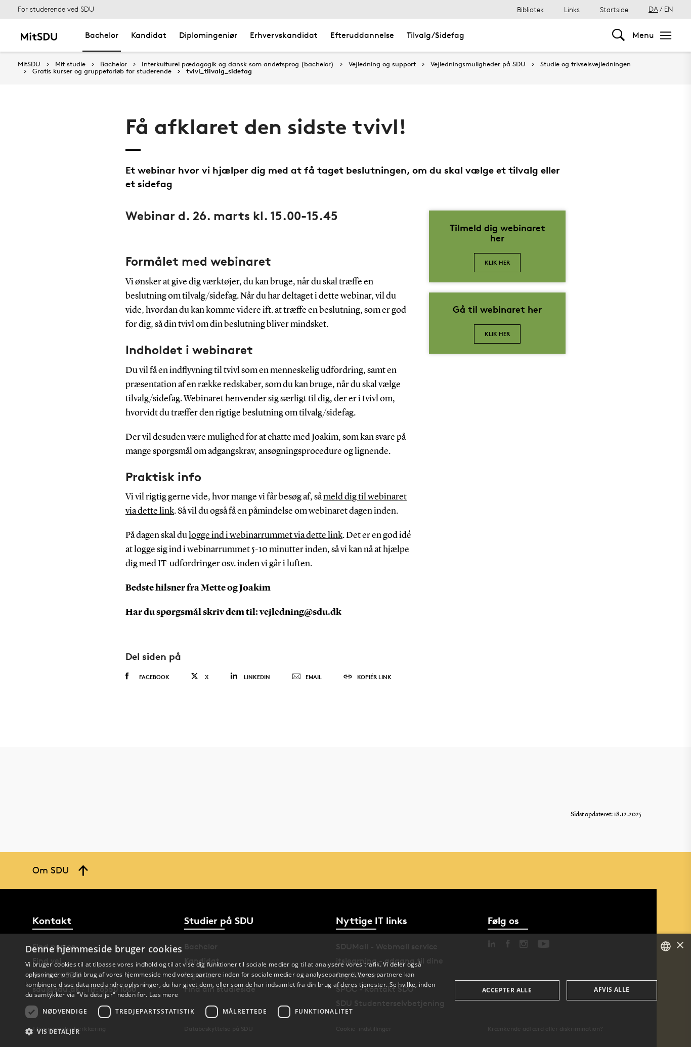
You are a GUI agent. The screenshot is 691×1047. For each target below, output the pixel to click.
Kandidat (148, 35)
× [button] (679, 945)
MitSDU (29, 64)
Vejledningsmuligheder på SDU (478, 64)
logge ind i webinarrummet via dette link (265, 535)
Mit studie (70, 64)
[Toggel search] (618, 35)
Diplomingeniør (208, 35)
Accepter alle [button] (507, 990)
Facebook (154, 677)
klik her (497, 334)
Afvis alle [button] (611, 989)
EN (668, 9)
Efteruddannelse (362, 35)
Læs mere (163, 994)
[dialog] (345, 990)
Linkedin (257, 677)
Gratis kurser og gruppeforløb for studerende (101, 71)
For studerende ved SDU (56, 9)
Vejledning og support (382, 64)
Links (572, 9)
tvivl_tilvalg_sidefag (219, 71)
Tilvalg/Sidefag (435, 35)
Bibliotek (530, 9)
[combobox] (666, 946)
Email (314, 677)
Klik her (497, 262)
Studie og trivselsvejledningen (585, 64)
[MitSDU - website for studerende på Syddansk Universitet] (39, 35)
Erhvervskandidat (284, 35)
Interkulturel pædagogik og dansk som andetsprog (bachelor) (238, 64)
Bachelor (101, 35)
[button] (231, 1032)
